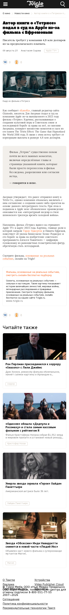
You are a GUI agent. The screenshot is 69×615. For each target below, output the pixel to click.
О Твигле (9, 580)
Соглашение (11, 599)
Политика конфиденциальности (25, 603)
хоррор (11, 384)
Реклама (8, 584)
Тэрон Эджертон (32, 230)
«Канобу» (24, 110)
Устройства (42, 580)
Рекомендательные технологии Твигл (29, 608)
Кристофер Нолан (16, 443)
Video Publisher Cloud (49, 584)
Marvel (10, 563)
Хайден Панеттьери (17, 503)
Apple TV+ (51, 50)
